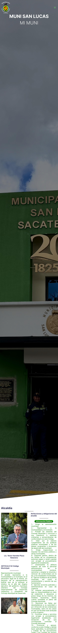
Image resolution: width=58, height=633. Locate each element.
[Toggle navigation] (55, 7)
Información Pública (44, 521)
